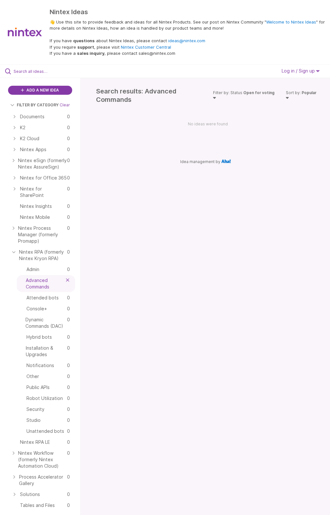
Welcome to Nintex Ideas (291, 21)
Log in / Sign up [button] (299, 70)
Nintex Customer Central (146, 47)
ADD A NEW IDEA (42, 90)
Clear (65, 104)
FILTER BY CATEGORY (38, 104)
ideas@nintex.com (186, 40)
